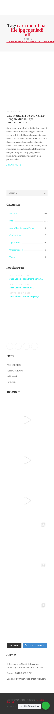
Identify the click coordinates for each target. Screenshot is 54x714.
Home (26, 39)
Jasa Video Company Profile (21, 228)
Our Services (15, 235)
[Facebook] (9, 346)
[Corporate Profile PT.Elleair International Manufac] (27, 460)
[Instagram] (34, 346)
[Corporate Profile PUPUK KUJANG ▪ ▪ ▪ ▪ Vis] (27, 500)
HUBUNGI (11, 382)
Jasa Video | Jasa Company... (25, 296)
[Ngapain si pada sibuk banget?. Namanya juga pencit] (27, 541)
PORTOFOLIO (13, 365)
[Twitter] (18, 346)
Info (11, 220)
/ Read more (13, 164)
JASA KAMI (11, 376)
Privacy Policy (13, 706)
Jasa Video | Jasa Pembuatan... (26, 279)
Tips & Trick (14, 242)
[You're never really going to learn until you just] (27, 621)
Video (12, 257)
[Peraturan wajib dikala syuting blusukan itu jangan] (27, 420)
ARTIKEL (13, 213)
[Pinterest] (26, 346)
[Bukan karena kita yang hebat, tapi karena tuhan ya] (27, 581)
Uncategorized (16, 250)
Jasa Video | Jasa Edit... (22, 287)
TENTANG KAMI (14, 370)
